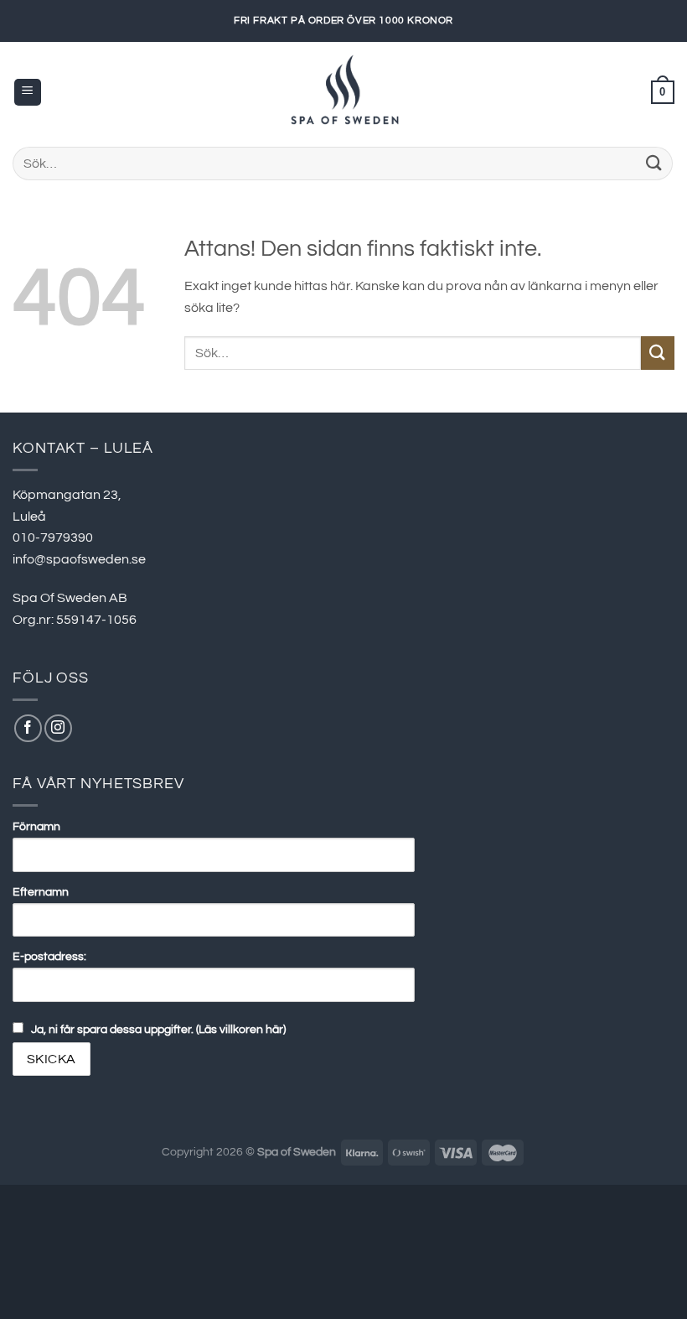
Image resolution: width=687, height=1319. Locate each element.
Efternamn (41, 891)
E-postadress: (49, 956)
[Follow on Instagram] (58, 728)
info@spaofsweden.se (79, 559)
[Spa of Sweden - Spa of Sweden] (343, 92)
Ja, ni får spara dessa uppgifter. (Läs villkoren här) (158, 1029)
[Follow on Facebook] (28, 728)
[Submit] (654, 163)
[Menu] (27, 92)
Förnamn (36, 826)
